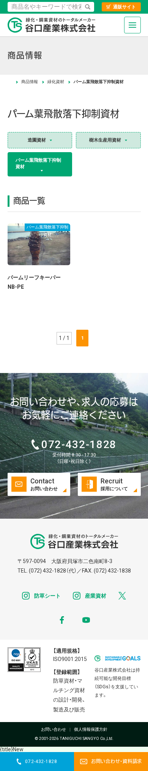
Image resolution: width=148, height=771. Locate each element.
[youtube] (86, 620)
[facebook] (62, 620)
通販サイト (124, 6)
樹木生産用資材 (105, 140)
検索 (87, 6)
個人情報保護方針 (90, 730)
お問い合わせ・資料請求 (116, 761)
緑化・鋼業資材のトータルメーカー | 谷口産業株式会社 (51, 25)
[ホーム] (10, 82)
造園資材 (37, 140)
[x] (122, 595)
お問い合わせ (53, 730)
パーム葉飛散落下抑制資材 (38, 163)
